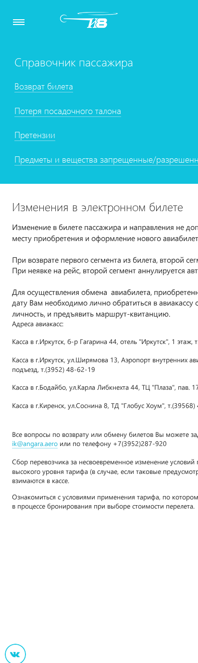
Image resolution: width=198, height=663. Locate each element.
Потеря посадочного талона (67, 110)
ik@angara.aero (35, 443)
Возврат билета (43, 86)
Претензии (34, 134)
